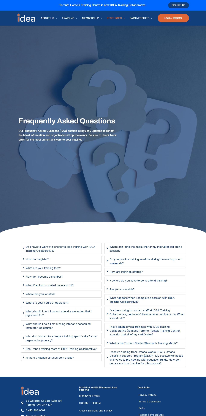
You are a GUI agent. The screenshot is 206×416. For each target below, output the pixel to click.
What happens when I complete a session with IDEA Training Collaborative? (142, 299)
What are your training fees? (43, 268)
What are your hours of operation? (47, 302)
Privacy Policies (148, 394)
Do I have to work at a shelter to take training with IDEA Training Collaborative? (60, 248)
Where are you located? (40, 294)
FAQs (142, 408)
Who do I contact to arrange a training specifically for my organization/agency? (61, 338)
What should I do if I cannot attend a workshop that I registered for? (59, 313)
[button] (178, 5)
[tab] (61, 248)
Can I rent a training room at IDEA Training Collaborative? (61, 348)
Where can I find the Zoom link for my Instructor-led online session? (145, 248)
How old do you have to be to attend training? (138, 280)
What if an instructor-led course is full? (50, 285)
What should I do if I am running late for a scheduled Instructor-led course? (58, 325)
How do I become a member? (44, 276)
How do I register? (37, 259)
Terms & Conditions (150, 401)
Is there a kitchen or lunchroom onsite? (50, 357)
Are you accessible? (122, 289)
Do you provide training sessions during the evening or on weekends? (145, 261)
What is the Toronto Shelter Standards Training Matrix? (143, 343)
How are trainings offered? (126, 271)
